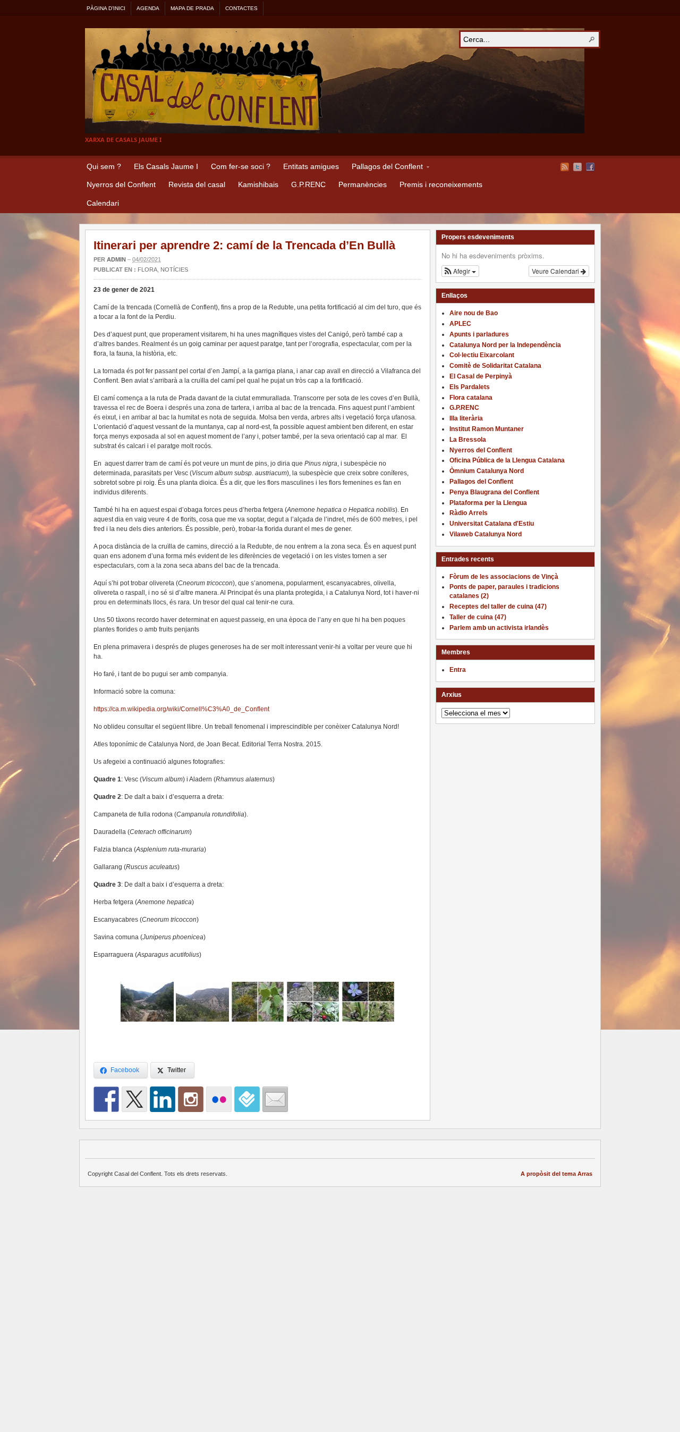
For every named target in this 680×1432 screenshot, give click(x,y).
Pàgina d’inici (106, 8)
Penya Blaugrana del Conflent (494, 492)
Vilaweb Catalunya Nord (485, 534)
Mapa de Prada (192, 8)
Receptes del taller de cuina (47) (498, 606)
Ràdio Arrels (468, 513)
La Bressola (467, 439)
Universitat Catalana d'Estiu (491, 523)
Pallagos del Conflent (384, 168)
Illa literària (466, 418)
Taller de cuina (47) (477, 617)
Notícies (174, 269)
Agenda (148, 8)
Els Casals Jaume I (166, 166)
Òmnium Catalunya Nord (486, 471)
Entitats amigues (311, 166)
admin (116, 259)
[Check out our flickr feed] (219, 1099)
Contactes (241, 8)
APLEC (460, 323)
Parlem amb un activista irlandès (499, 627)
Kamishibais (258, 184)
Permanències (362, 184)
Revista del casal (196, 184)
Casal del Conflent (334, 80)
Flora (147, 269)
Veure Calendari (556, 270)
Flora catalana (470, 397)
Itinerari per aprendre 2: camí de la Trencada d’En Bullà (244, 245)
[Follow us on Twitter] (134, 1099)
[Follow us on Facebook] (106, 1099)
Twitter (577, 167)
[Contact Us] (275, 1099)
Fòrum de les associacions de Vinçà (503, 576)
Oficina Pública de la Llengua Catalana (507, 460)
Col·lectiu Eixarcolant (481, 355)
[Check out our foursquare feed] (247, 1099)
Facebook (590, 167)
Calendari (103, 203)
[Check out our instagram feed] (190, 1099)
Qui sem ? (104, 166)
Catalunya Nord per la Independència (505, 345)
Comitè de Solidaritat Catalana (495, 365)
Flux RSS (564, 167)
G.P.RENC (308, 184)
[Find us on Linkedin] (162, 1099)
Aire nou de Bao (473, 313)
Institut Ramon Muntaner (486, 429)
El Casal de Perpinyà (480, 376)
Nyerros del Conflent (121, 184)
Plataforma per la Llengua (488, 503)
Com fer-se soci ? (240, 166)
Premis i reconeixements (441, 184)
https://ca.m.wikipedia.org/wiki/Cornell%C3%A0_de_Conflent (181, 709)
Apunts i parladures (479, 334)
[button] (460, 271)
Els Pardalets (469, 387)
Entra (457, 669)
